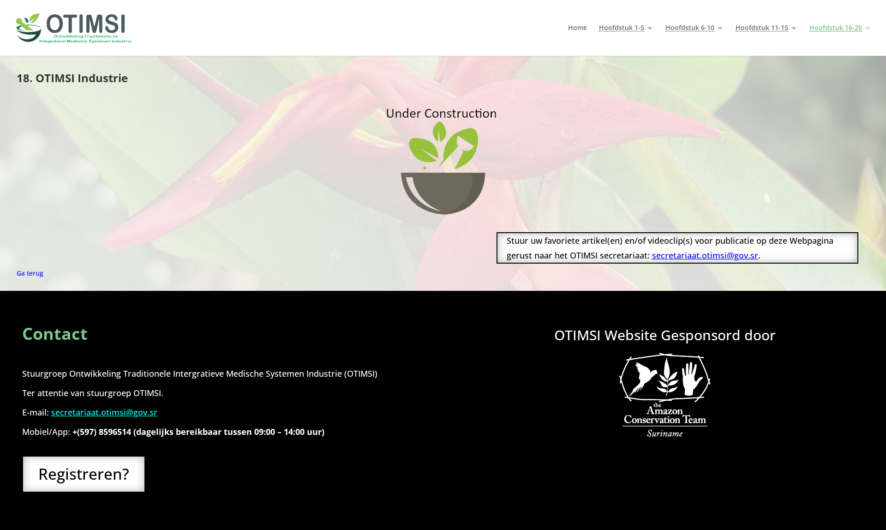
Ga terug (30, 273)
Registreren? (83, 474)
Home (577, 28)
